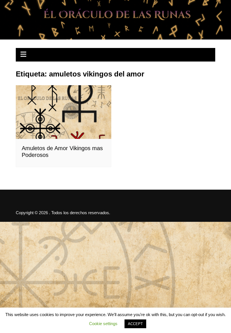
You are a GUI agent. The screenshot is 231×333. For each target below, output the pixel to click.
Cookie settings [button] (103, 323)
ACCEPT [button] (135, 324)
